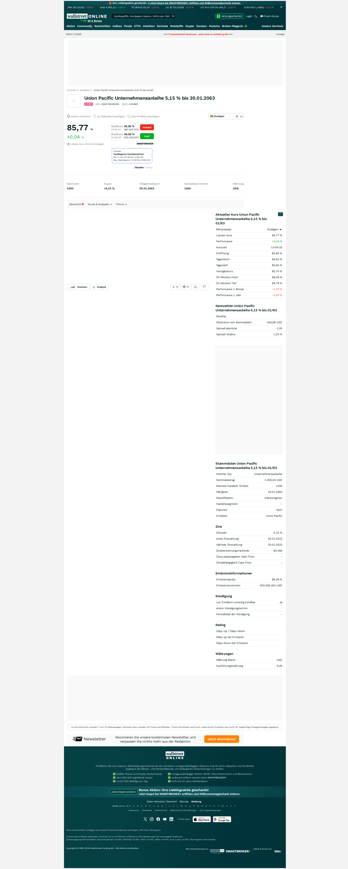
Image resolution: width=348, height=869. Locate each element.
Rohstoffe (176, 26)
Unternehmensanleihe (268, 474)
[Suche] (173, 16)
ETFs (137, 26)
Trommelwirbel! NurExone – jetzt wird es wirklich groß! (179, 34)
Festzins (214, 26)
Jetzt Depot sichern (123, 791)
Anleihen (149, 26)
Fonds (128, 26)
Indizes (117, 26)
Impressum (134, 810)
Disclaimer (147, 810)
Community (84, 26)
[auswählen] (175, 287)
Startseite (71, 90)
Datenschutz (161, 810)
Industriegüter (273, 498)
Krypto (189, 26)
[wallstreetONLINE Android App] (222, 821)
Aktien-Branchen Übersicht (161, 801)
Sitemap (183, 801)
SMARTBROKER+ (217, 777)
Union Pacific (274, 515)
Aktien (71, 26)
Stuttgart (272, 229)
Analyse (101, 287)
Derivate (162, 26)
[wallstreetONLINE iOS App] (202, 821)
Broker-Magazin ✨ (234, 26)
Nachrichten (102, 26)
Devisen (201, 26)
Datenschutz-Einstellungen (183, 810)
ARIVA (152, 830)
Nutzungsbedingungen (210, 810)
